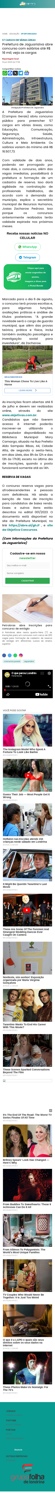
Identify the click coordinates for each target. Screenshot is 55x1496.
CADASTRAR (27, 580)
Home (4, 34)
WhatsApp (29, 246)
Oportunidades (29, 34)
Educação (14, 34)
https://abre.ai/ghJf (24, 525)
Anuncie (18, 1450)
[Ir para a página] (27, 4)
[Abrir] (2, 4)
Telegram (29, 257)
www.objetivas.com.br (19, 415)
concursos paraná (12, 661)
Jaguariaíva (29, 661)
